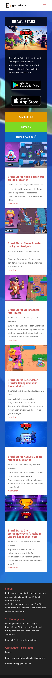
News (24, 127)
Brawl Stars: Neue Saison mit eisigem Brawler (26, 178)
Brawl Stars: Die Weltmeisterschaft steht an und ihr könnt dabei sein (24, 533)
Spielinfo (24, 117)
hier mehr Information (26, 640)
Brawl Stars (22, 185)
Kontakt (8, 652)
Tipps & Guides (24, 136)
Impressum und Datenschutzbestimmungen (25, 658)
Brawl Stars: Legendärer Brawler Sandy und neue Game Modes (23, 383)
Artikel (21, 251)
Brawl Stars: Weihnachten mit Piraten (24, 311)
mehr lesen (13, 203)
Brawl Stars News (33, 185)
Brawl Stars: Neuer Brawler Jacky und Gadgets (24, 245)
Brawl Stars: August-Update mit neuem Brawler (25, 458)
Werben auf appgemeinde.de (18, 663)
